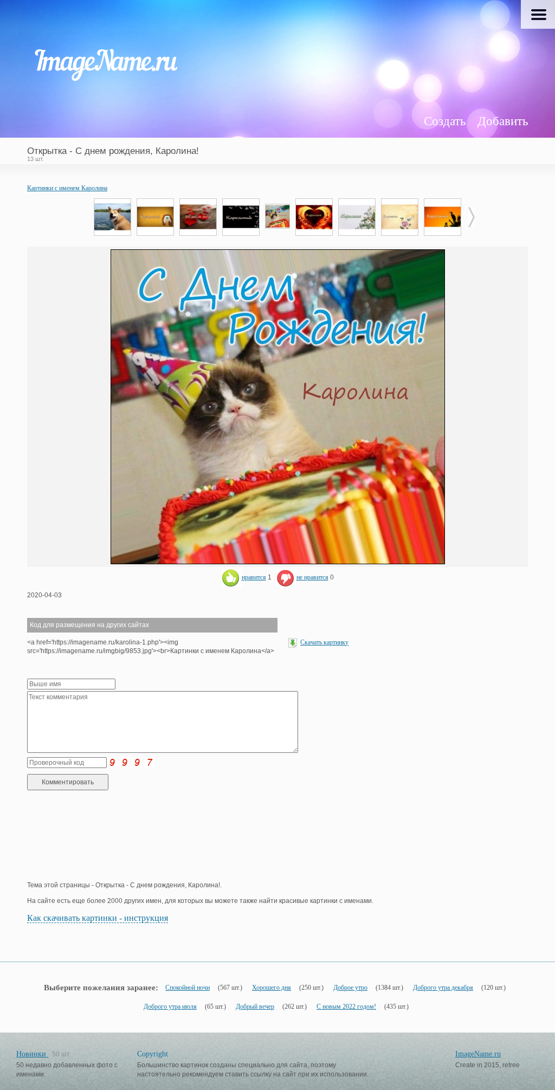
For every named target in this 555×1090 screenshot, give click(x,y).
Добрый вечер (255, 1006)
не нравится (312, 577)
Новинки (32, 1054)
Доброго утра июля (170, 1006)
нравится (254, 577)
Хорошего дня (271, 987)
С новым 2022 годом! (346, 1006)
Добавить (502, 121)
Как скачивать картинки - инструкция (97, 918)
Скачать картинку (324, 642)
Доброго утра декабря (443, 987)
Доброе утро (350, 987)
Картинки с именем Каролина (67, 188)
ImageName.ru (478, 1054)
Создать (445, 121)
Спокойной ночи (187, 987)
